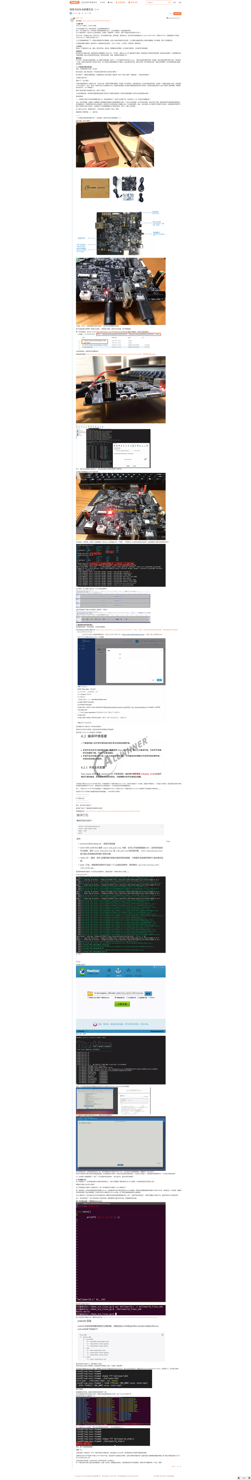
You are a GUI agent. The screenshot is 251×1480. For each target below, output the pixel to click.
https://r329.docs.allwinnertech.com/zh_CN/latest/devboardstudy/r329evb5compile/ (113, 811)
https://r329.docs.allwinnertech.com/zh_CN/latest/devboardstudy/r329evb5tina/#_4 (130, 1317)
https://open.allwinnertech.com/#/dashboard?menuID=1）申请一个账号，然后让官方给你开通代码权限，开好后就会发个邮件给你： (138, 630)
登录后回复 (177, 13)
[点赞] (177, 1466)
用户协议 (163, 1476)
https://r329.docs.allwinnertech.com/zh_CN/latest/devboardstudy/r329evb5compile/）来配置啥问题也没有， (122, 354)
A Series (75, 13)
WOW (79, 18)
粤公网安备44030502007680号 (128, 1476)
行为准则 (156, 1476)
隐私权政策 (170, 1476)
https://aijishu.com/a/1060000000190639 (96, 21)
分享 (174, 1466)
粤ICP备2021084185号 (109, 1476)
